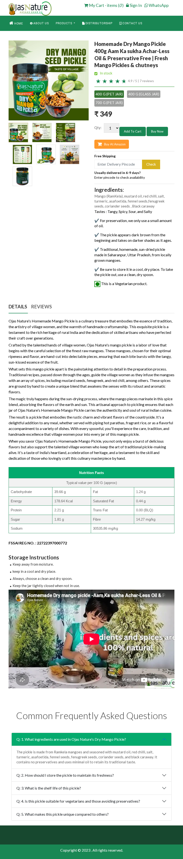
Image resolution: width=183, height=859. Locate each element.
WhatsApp (158, 5)
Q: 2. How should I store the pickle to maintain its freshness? (65, 775)
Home (18, 23)
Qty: (98, 127)
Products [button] (64, 23)
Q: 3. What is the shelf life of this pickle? (48, 788)
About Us (41, 23)
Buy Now (157, 131)
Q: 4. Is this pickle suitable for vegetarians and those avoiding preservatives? (78, 801)
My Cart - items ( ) (106, 5)
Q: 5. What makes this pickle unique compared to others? (62, 814)
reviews (41, 306)
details (18, 306)
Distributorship (98, 23)
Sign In (135, 5)
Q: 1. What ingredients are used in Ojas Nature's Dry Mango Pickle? (71, 739)
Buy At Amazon (115, 144)
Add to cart (132, 131)
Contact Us (132, 23)
